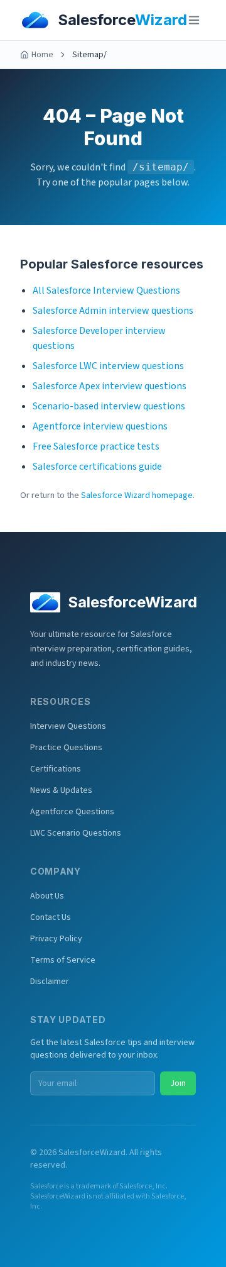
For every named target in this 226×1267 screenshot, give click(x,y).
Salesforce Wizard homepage (137, 495)
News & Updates (61, 790)
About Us (47, 896)
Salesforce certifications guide (97, 466)
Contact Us (50, 917)
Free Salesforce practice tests (96, 446)
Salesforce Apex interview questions (109, 386)
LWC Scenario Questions (75, 833)
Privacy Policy (56, 938)
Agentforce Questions (72, 811)
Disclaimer (49, 981)
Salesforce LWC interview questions (108, 366)
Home (42, 54)
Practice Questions (66, 747)
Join (178, 1083)
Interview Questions (68, 726)
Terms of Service (62, 960)
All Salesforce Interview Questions (106, 290)
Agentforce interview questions (100, 426)
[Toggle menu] (194, 20)
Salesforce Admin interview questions (113, 311)
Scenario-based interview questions (109, 406)
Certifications (55, 769)
